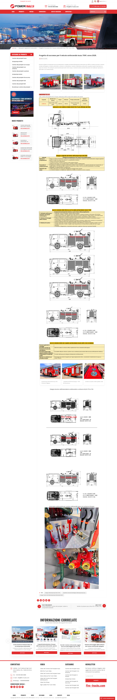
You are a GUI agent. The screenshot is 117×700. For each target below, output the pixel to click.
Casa (13, 11)
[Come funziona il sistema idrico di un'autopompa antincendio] (94, 634)
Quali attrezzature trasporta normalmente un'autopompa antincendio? (22, 645)
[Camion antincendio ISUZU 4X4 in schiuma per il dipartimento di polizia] (16, 128)
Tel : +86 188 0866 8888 (19, 675)
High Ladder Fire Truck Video (48, 685)
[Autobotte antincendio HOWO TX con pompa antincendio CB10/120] (16, 158)
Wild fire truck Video (46, 671)
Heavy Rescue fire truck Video (48, 676)
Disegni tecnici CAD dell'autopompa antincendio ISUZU (51, 595)
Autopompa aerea (17, 74)
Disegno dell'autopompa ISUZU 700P (52, 592)
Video (32, 695)
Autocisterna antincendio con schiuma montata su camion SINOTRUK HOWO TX (25, 141)
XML (41, 698)
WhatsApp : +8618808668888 (21, 681)
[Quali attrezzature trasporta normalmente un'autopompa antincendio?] (22, 634)
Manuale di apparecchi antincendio (28, 48)
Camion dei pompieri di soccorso (21, 77)
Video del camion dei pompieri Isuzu (50, 669)
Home (14, 695)
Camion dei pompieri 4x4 (19, 80)
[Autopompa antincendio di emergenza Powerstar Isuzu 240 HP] (16, 150)
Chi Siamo (41, 695)
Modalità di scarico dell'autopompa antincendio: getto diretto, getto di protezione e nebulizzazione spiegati (70, 645)
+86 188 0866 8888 (53, 7)
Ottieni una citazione (99, 6)
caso (50, 695)
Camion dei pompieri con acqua (21, 64)
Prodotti (21, 11)
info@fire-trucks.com (72, 7)
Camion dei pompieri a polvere (20, 71)
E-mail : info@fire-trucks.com (21, 678)
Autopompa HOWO (17, 61)
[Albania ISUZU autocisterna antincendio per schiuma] (16, 135)
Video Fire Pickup (44, 682)
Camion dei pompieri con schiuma (19, 67)
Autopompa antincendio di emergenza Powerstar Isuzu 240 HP (26, 148)
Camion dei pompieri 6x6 (19, 84)
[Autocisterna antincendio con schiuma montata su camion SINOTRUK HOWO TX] (16, 143)
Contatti (59, 695)
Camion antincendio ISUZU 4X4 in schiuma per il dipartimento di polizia (26, 126)
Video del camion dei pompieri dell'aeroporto (48, 679)
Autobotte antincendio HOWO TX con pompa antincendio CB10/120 (26, 156)
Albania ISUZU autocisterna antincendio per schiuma (24, 133)
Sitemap (37, 698)
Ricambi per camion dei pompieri (21, 87)
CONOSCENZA (42, 11)
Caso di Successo (56, 11)
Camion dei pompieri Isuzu (19, 58)
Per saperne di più (25, 128)
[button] (109, 641)
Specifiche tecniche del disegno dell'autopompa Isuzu (74, 592)
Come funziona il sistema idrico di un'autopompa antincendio (94, 645)
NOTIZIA (31, 11)
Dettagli (22, 653)
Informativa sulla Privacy (48, 698)
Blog (68, 695)
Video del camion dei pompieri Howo (50, 673)
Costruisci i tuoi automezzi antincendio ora (22, 100)
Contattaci (68, 11)
